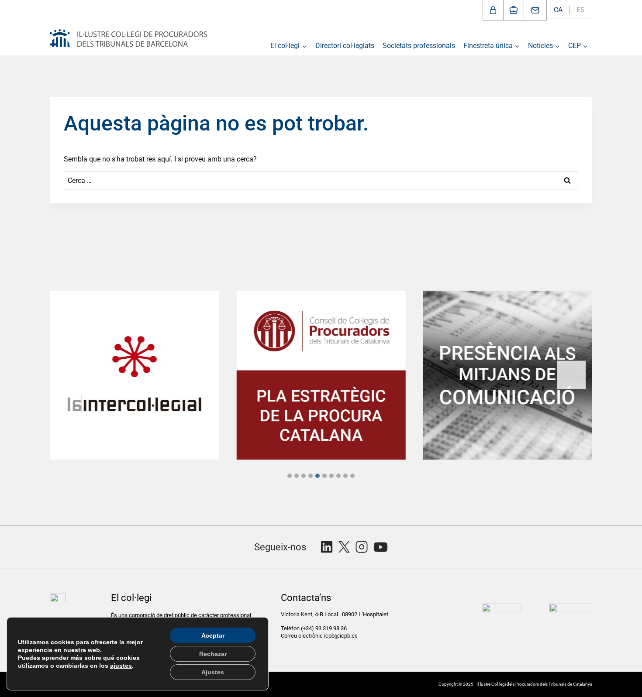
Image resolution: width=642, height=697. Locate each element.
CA (558, 10)
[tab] (289, 476)
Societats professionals (419, 45)
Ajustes (212, 672)
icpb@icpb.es (341, 635)
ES (580, 10)
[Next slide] (571, 375)
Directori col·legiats (344, 45)
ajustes (121, 665)
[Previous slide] (70, 375)
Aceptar (212, 635)
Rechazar (213, 653)
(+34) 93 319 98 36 (324, 628)
